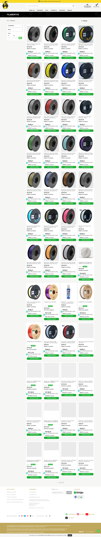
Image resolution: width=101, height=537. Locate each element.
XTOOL (46, 10)
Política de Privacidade (12, 497)
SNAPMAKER (40, 10)
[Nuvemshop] (90, 532)
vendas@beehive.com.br (34, 497)
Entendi (69, 535)
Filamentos (54, 10)
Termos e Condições (11, 494)
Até (14, 35)
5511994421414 (32, 492)
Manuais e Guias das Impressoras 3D (15, 502)
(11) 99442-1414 (32, 494)
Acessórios (62, 10)
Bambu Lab (32, 10)
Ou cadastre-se (87, 7)
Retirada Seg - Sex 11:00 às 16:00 (36, 507)
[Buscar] (73, 6)
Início (8, 20)
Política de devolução (11, 492)
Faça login (88, 6)
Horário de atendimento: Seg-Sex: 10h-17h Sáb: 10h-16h (34, 504)
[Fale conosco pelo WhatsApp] (98, 531)
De (8, 35)
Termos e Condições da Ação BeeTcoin (15, 499)
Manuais (69, 10)
